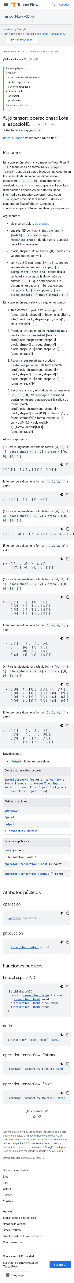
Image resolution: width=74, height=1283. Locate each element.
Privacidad (27, 1256)
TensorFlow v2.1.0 (18, 16)
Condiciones (10, 1256)
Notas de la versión (14, 1223)
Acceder (64, 4)
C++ (56, 51)
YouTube (8, 1201)
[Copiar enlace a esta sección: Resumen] (26, 153)
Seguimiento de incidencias (19, 1217)
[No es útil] (36, 59)
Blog (5, 1176)
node (8, 850)
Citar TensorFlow (13, 1242)
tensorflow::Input (47, 783)
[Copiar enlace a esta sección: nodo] (16, 1026)
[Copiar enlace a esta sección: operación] (25, 904)
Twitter (7, 1195)
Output (16, 761)
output (9, 824)
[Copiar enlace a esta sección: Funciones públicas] (47, 966)
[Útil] (30, 59)
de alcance (42, 223)
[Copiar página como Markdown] (46, 124)
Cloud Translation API (54, 33)
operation (12, 810)
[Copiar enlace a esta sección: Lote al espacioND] (40, 978)
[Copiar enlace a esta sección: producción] (27, 933)
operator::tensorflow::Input (26, 864)
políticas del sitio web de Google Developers (41, 1147)
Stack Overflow (12, 1230)
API (22, 51)
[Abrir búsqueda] (53, 4)
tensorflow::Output (23, 831)
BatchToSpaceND (16, 779)
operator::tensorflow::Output (27, 873)
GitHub (7, 1188)
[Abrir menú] (6, 4)
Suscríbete (61, 1264)
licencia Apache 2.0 (16, 1143)
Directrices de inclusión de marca (22, 1236)
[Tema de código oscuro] (62, 465)
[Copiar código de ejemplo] (68, 465)
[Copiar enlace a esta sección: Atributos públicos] (46, 893)
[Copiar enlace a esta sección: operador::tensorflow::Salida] (57, 1084)
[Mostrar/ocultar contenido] (26, 68)
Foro (5, 1182)
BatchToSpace (12, 138)
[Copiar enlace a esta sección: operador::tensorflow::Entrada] (61, 1055)
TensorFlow (9, 51)
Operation (12, 817)
